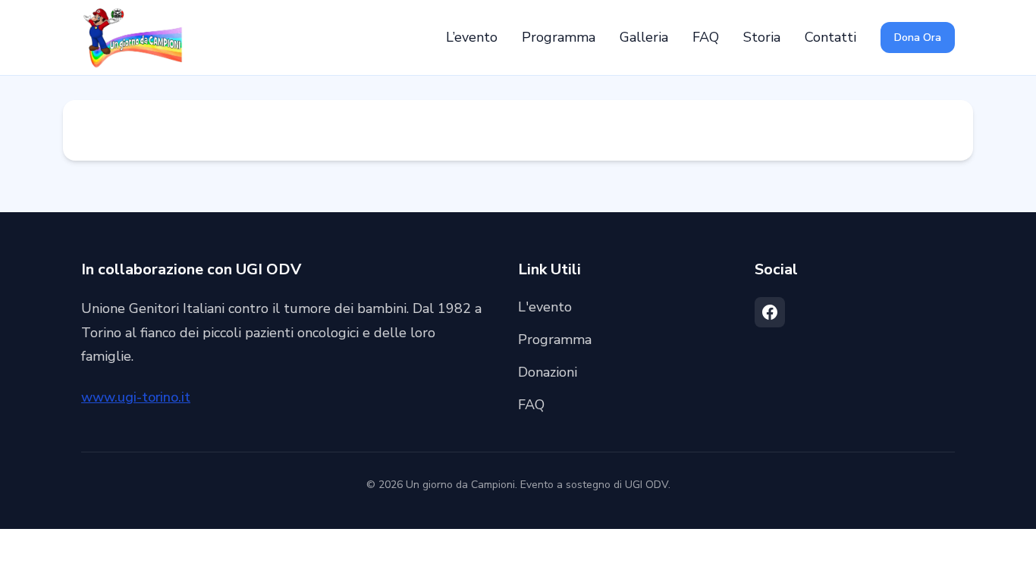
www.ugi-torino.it (135, 397)
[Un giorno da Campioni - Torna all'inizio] (132, 38)
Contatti (830, 37)
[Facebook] (770, 312)
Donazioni (547, 372)
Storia (761, 37)
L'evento (545, 307)
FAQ (705, 37)
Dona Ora (917, 37)
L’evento (472, 37)
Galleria (644, 37)
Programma (558, 37)
